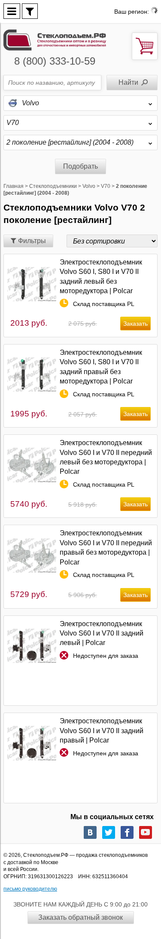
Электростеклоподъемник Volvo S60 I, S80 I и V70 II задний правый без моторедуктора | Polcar (101, 367)
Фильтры (31, 240)
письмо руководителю (30, 889)
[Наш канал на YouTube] (145, 832)
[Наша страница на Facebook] (127, 832)
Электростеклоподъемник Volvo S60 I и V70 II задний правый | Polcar (101, 730)
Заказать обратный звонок (80, 917)
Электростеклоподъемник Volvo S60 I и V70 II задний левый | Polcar (101, 633)
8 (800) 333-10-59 (54, 61)
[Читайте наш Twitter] (108, 832)
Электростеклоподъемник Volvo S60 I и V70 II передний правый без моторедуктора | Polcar (106, 547)
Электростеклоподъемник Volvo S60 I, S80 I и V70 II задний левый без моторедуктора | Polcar (101, 276)
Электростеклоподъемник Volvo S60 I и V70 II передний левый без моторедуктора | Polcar (106, 457)
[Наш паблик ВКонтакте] (90, 832)
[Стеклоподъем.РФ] (54, 39)
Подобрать (80, 166)
